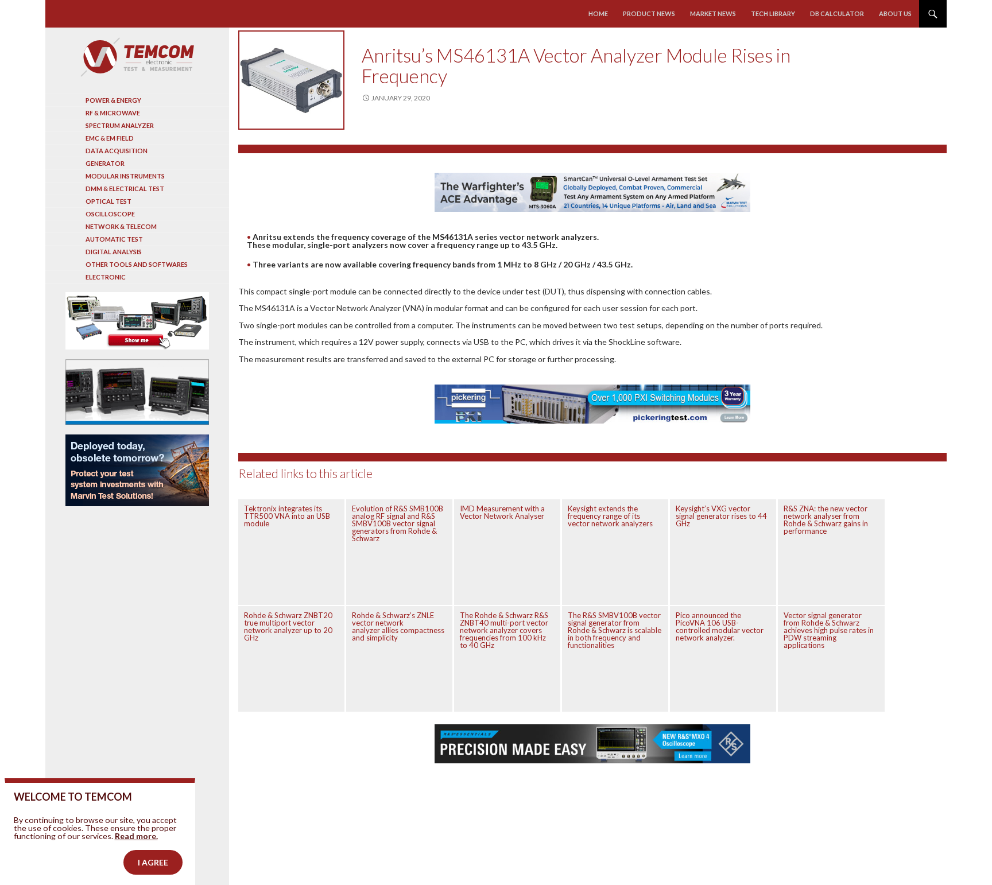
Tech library (773, 13)
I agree (153, 862)
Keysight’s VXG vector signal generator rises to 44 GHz (721, 516)
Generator (105, 163)
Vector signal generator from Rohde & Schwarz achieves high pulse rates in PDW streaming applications (829, 630)
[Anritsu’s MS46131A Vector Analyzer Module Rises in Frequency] (291, 80)
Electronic (106, 277)
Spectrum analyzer (120, 125)
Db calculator (837, 13)
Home (598, 13)
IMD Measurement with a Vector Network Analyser (502, 512)
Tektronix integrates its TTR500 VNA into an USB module (287, 516)
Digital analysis (114, 251)
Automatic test (114, 239)
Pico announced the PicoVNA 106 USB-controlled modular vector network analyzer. (720, 626)
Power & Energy (113, 100)
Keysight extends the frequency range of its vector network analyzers (610, 516)
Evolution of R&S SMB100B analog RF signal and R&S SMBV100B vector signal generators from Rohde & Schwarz (397, 523)
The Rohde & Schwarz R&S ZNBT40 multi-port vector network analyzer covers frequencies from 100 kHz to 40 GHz (504, 630)
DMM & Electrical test (125, 188)
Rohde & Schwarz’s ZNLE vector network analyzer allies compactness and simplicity (398, 626)
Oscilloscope (110, 214)
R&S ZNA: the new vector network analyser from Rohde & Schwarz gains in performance (826, 519)
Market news (713, 13)
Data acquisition (117, 150)
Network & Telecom (121, 226)
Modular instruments (125, 176)
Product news (649, 13)
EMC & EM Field (110, 138)
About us (895, 13)
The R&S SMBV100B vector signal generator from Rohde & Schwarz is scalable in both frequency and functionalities (614, 630)
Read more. (136, 836)
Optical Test (108, 201)
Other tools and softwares (137, 264)
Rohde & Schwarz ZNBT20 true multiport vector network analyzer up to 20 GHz (288, 626)
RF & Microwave (113, 113)
